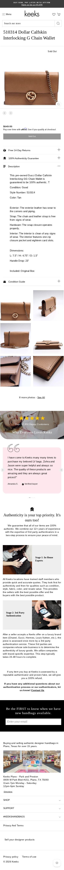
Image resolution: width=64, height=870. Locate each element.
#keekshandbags (14, 816)
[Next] (11, 113)
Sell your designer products (19, 839)
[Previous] (4, 113)
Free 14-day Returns (19, 150)
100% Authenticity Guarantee (24, 158)
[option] (32, 4)
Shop (6, 800)
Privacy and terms (13, 825)
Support (8, 808)
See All (41, 397)
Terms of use (29, 856)
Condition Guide (16, 281)
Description (14, 166)
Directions (8, 792)
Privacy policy (10, 856)
